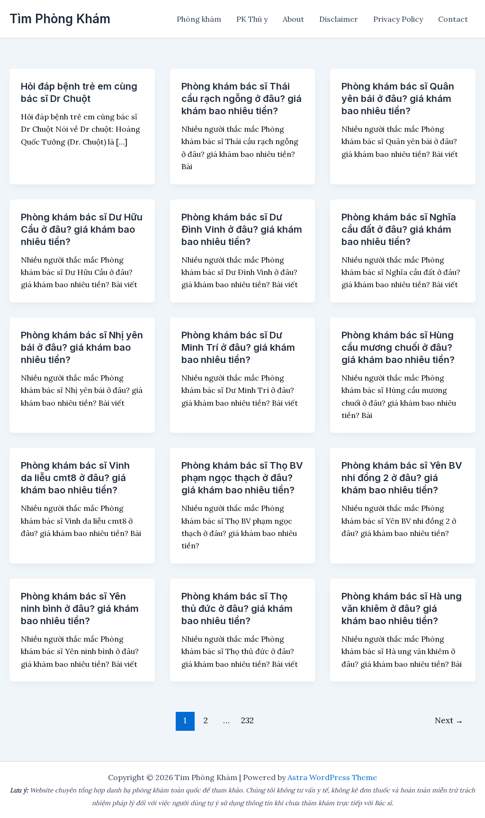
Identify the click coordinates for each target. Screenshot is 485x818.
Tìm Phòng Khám (59, 18)
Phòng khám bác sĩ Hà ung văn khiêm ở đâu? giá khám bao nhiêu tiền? (401, 609)
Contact (453, 19)
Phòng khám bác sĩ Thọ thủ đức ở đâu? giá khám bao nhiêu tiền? (237, 609)
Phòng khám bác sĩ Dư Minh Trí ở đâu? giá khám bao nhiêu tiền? (238, 347)
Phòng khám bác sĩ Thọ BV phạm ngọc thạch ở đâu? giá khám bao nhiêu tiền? (242, 478)
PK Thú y (252, 19)
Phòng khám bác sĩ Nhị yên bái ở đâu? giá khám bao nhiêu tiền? (82, 347)
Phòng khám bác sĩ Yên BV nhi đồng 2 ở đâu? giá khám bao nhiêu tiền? (401, 478)
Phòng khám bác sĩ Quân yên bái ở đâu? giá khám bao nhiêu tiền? (397, 99)
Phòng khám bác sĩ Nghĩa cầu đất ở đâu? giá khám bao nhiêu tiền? (398, 229)
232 (247, 720)
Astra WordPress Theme (332, 777)
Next (449, 720)
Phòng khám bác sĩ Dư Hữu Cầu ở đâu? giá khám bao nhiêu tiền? (82, 229)
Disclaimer (338, 19)
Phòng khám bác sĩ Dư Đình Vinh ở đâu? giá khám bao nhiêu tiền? (241, 229)
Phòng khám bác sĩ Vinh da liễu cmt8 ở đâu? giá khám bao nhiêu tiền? (75, 478)
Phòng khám (199, 19)
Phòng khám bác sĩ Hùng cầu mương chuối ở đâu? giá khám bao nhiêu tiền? (398, 347)
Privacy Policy (398, 19)
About (293, 19)
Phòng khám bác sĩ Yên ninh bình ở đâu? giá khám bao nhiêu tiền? (80, 609)
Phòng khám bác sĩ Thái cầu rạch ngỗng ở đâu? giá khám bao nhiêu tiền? (241, 99)
